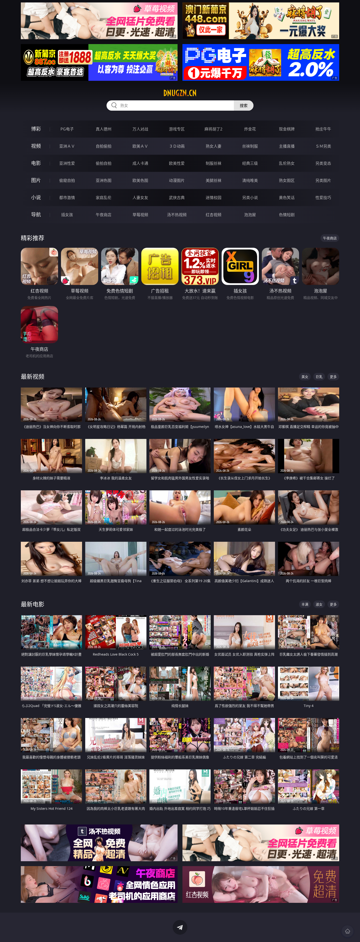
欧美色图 (140, 180)
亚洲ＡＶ (67, 146)
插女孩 (67, 214)
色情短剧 (287, 214)
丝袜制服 (250, 146)
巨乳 (319, 376)
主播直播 (287, 146)
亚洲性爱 (67, 163)
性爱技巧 (323, 197)
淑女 (319, 604)
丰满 (304, 604)
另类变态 (323, 163)
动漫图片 (177, 180)
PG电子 (67, 129)
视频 (36, 146)
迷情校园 (213, 197)
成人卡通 (140, 163)
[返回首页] (347, 931)
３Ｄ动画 (177, 146)
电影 (36, 163)
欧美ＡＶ (140, 146)
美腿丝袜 (213, 180)
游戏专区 (177, 129)
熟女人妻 (213, 146)
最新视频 (32, 376)
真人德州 (103, 129)
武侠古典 (177, 197)
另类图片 (323, 180)
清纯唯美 (250, 180)
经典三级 (250, 163)
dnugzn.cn (180, 93)
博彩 (36, 129)
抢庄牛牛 (323, 129)
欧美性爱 (177, 163)
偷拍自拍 (103, 163)
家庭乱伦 (103, 197)
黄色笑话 (287, 197)
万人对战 (140, 129)
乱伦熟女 (287, 163)
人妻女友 (140, 197)
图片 (36, 180)
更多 (333, 376)
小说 (36, 197)
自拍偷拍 (103, 146)
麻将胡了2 (213, 129)
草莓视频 (140, 214)
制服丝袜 (213, 163)
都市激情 (67, 197)
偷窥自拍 (67, 180)
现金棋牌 (287, 129)
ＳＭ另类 (323, 146)
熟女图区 (287, 180)
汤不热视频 (177, 214)
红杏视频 (213, 214)
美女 (304, 376)
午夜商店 (103, 214)
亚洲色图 (103, 180)
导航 (36, 214)
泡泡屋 (250, 214)
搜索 (244, 105)
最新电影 (32, 604)
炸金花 (250, 129)
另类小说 (250, 197)
